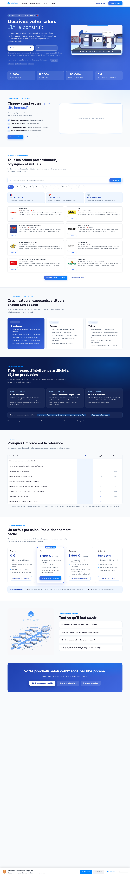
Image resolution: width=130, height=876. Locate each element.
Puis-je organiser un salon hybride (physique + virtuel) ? (81, 648)
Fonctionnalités (34, 3)
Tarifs (53, 3)
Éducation (65, 187)
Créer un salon (115, 3)
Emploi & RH (28, 187)
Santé (48, 187)
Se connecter (100, 3)
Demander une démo (90, 683)
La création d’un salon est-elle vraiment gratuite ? (79, 624)
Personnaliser (111, 872)
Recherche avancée (77, 277)
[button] (26, 398)
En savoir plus (123, 872)
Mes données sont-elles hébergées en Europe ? (78, 640)
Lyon (81, 187)
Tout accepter (86, 872)
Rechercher (115, 180)
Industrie (39, 187)
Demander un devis (108, 578)
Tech (18, 187)
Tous (10, 187)
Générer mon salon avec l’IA (20, 48)
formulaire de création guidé (75, 421)
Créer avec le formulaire (46, 48)
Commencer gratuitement (21, 578)
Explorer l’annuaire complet (55, 277)
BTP (56, 187)
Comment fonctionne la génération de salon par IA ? (80, 632)
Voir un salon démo (33, 137)
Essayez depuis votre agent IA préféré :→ (59, 415)
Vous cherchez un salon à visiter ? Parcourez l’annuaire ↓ (43, 55)
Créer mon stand (15, 137)
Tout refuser (98, 872)
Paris (74, 187)
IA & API (45, 3)
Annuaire (24, 3)
